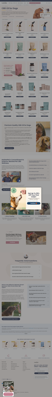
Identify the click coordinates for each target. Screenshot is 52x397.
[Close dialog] (40, 188)
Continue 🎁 (33, 203)
